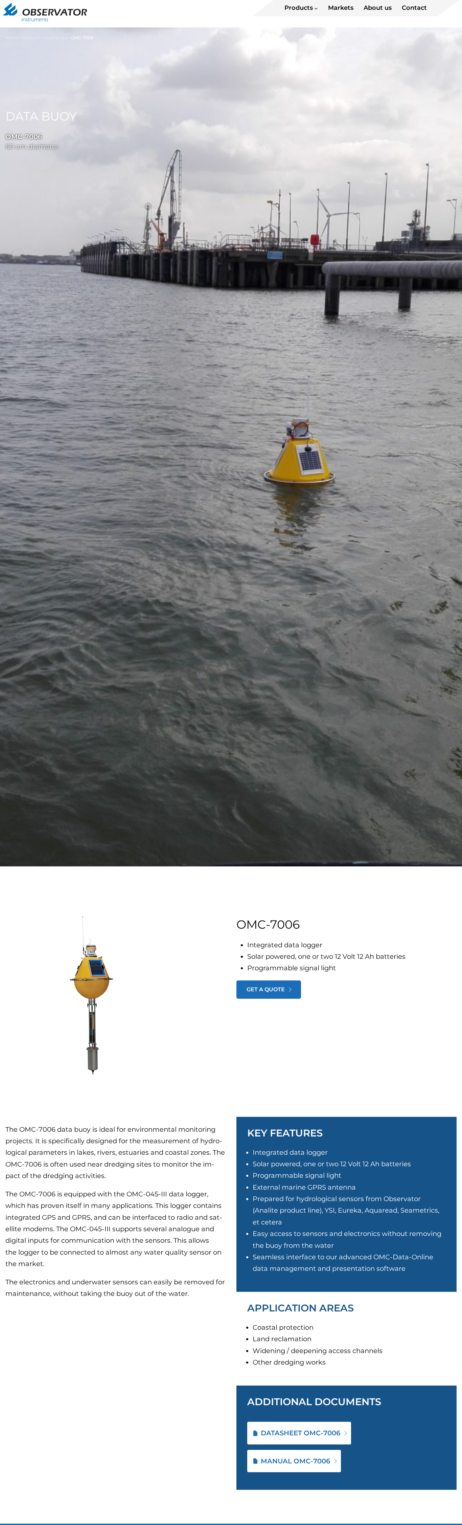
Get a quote (266, 989)
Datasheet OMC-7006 (300, 1433)
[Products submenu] (316, 8)
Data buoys (55, 37)
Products (31, 37)
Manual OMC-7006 (295, 1461)
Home (11, 37)
